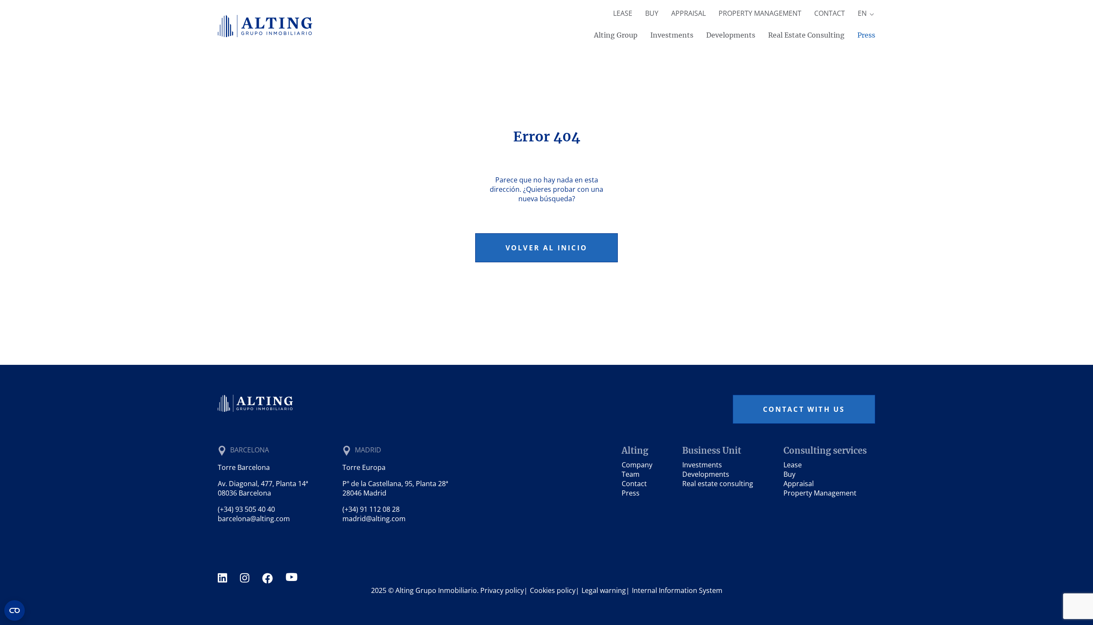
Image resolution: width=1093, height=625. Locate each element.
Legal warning (604, 590)
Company (637, 464)
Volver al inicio (546, 247)
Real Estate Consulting (806, 35)
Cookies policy (553, 590)
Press (866, 35)
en (863, 13)
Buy (651, 13)
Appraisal (688, 13)
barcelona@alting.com (254, 518)
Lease (622, 13)
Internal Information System (677, 590)
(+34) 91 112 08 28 (371, 509)
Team (631, 474)
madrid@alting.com (374, 518)
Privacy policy (502, 590)
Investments (671, 35)
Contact (829, 13)
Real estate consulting (717, 483)
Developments (730, 35)
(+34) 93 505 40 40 (246, 509)
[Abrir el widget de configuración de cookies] (14, 610)
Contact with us (804, 409)
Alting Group (615, 35)
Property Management (760, 13)
